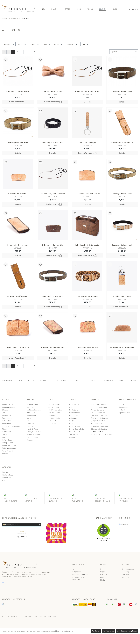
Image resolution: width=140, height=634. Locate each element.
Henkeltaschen (8, 404)
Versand (125, 574)
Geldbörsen (6, 432)
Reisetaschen (7, 418)
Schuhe (5, 453)
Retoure (125, 577)
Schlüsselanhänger (87, 142)
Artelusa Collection (98, 404)
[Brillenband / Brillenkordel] (18, 71)
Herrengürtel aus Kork (122, 91)
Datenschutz (77, 572)
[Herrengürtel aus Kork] (122, 71)
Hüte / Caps (7, 440)
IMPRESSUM (52, 616)
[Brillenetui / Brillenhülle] (18, 174)
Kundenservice (128, 569)
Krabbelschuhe (54, 418)
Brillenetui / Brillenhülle (18, 194)
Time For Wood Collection (101, 434)
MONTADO (93, 381)
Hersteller (7, 44)
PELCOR (31, 381)
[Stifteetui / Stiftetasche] (122, 123)
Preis (84, 44)
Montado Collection (99, 407)
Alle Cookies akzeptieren (127, 631)
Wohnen (5, 480)
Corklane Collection (99, 415)
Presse (103, 572)
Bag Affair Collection (99, 418)
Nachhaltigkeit (124, 407)
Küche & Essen (8, 475)
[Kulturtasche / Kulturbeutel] (87, 225)
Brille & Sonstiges (9, 448)
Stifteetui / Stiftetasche (122, 142)
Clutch (4, 413)
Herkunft (121, 410)
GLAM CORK (108, 381)
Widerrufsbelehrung (80, 574)
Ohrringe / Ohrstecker (11, 426)
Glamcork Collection (99, 429)
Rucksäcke (6, 415)
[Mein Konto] (136, 9)
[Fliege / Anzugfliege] (52, 71)
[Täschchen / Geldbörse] (18, 327)
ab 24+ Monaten (55, 410)
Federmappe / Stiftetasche (122, 347)
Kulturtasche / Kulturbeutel (87, 245)
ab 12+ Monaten (54, 404)
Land (45, 44)
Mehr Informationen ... (64, 631)
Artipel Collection (98, 410)
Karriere (103, 574)
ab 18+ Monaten (54, 407)
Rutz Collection (97, 432)
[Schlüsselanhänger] (87, 123)
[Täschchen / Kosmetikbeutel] (87, 174)
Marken (103, 580)
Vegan (56, 44)
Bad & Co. (6, 472)
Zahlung (125, 572)
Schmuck (30, 423)
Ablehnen (95, 631)
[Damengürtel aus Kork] (122, 174)
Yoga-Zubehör (8, 451)
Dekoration (6, 478)
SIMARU (122, 381)
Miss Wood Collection (99, 426)
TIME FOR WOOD (61, 381)
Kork (102, 577)
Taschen (51, 415)
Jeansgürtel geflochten (87, 296)
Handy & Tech (7, 443)
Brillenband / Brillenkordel (18, 91)
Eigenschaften (124, 413)
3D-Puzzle (52, 421)
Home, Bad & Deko (9, 445)
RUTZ (20, 381)
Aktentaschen (32, 404)
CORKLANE (78, 381)
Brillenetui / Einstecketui (18, 245)
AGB (74, 569)
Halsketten (6, 421)
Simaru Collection (98, 421)
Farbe (20, 44)
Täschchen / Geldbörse (18, 347)
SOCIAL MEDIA (113, 599)
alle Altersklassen (55, 413)
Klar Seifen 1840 (97, 423)
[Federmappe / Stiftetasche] (122, 327)
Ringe (4, 429)
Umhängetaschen (9, 407)
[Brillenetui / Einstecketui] (18, 225)
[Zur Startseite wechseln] (18, 8)
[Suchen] (129, 9)
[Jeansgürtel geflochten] (87, 276)
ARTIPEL (134, 381)
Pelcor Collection (98, 413)
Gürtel (4, 434)
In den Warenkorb (17, 102)
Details (87, 102)
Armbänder (6, 423)
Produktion (122, 404)
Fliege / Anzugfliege (52, 91)
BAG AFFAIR (7, 381)
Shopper (5, 410)
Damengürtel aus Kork (122, 194)
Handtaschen (74, 404)
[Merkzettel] (132, 9)
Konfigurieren (108, 631)
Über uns (104, 569)
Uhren (4, 437)
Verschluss (70, 44)
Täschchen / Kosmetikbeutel (87, 194)
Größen (33, 44)
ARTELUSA (44, 381)
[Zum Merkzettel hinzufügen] (5, 59)
